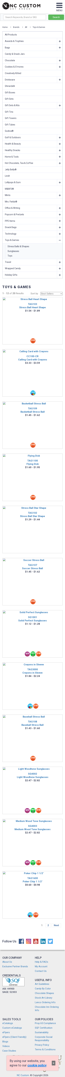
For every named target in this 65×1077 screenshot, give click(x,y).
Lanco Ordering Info (45, 1002)
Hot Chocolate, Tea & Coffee (19, 163)
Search (56, 17)
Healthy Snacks (12, 150)
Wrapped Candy (13, 268)
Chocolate (10, 60)
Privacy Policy (42, 1044)
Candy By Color (43, 988)
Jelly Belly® (11, 169)
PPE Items (10, 221)
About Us (7, 961)
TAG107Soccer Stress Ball (32, 567)
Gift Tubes (10, 124)
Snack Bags (11, 227)
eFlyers (6, 1032)
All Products (11, 34)
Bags (7, 47)
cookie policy (37, 1065)
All (26, 27)
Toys (10, 255)
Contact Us (41, 971)
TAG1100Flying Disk (33, 462)
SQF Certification (43, 1027)
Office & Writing (12, 208)
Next (56, 925)
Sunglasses (13, 251)
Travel (8, 262)
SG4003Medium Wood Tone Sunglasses (32, 828)
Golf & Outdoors (13, 137)
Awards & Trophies (14, 41)
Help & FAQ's (41, 961)
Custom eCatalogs (12, 1027)
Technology (10, 233)
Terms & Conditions (45, 1049)
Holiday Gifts (11, 275)
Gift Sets (9, 99)
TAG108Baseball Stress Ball (32, 723)
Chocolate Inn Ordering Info (47, 1009)
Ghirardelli (10, 86)
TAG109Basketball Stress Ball (33, 410)
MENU (59, 10)
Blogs (5, 1041)
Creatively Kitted (13, 73)
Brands (16, 27)
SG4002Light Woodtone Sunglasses (32, 775)
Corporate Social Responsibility (43, 1039)
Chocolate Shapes (44, 993)
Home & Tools (12, 156)
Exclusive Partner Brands (15, 966)
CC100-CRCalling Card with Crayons (32, 358)
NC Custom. (23, 1075)
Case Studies (9, 1050)
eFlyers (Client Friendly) (14, 1037)
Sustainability (41, 1032)
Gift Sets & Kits (12, 105)
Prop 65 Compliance (45, 1023)
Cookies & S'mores (14, 66)
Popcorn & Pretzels (14, 214)
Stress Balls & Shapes (18, 246)
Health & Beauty (13, 143)
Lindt (7, 176)
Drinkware (10, 79)
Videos (6, 1046)
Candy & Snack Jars (15, 54)
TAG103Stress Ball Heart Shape (32, 306)
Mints (7, 195)
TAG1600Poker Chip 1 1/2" (32, 880)
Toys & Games (39, 27)
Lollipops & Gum (13, 182)
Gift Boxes (10, 92)
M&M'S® (9, 189)
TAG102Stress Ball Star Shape (32, 514)
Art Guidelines (42, 984)
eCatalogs (7, 1023)
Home (5, 27)
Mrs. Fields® (11, 201)
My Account (41, 966)
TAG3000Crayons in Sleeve (32, 671)
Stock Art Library (43, 997)
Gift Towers (10, 118)
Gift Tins (9, 112)
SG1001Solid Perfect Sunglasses (32, 619)
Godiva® (9, 131)
